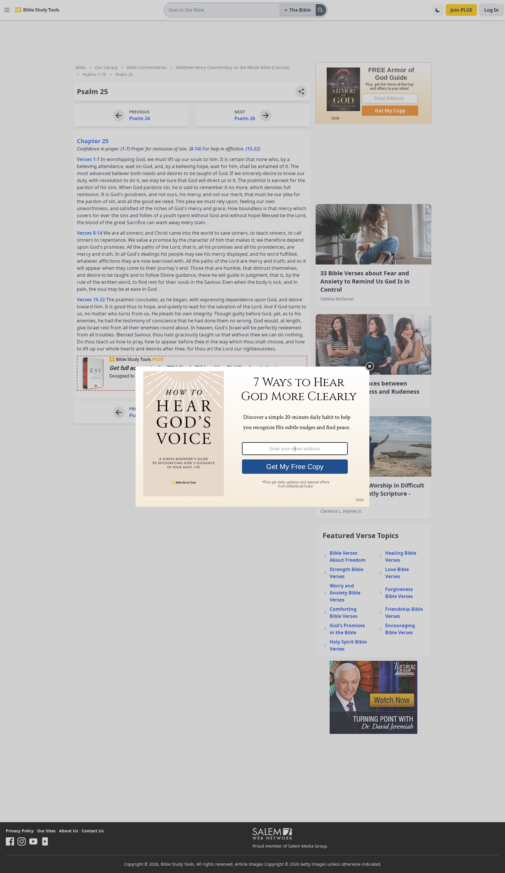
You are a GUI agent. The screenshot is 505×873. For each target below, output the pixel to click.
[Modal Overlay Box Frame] (252, 437)
